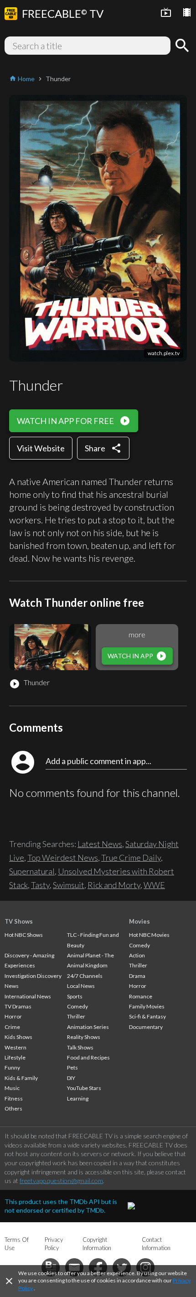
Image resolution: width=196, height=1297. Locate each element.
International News (28, 996)
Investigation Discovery (33, 975)
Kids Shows (18, 1036)
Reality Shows (83, 1036)
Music (12, 1088)
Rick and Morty (114, 885)
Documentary (146, 1026)
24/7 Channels (85, 975)
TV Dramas (18, 1006)
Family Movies (147, 1006)
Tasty (40, 885)
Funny (12, 1067)
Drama (137, 975)
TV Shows (19, 921)
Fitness (14, 1098)
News (12, 985)
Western (15, 1047)
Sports (75, 996)
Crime (12, 1026)
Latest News (99, 844)
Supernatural (32, 871)
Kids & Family (21, 1078)
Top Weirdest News (62, 858)
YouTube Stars (84, 1088)
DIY (71, 1078)
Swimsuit (68, 885)
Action (137, 955)
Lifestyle (15, 1057)
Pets (72, 1067)
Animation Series (88, 1026)
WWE (154, 885)
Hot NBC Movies (149, 934)
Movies (139, 921)
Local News (81, 985)
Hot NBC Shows (24, 934)
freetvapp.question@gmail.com (61, 1180)
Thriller (76, 1016)
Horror (13, 1016)
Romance (140, 996)
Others (13, 1108)
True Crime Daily (131, 858)
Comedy (77, 1006)
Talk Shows (80, 1047)
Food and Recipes (88, 1057)
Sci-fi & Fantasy (147, 1016)
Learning (77, 1098)
